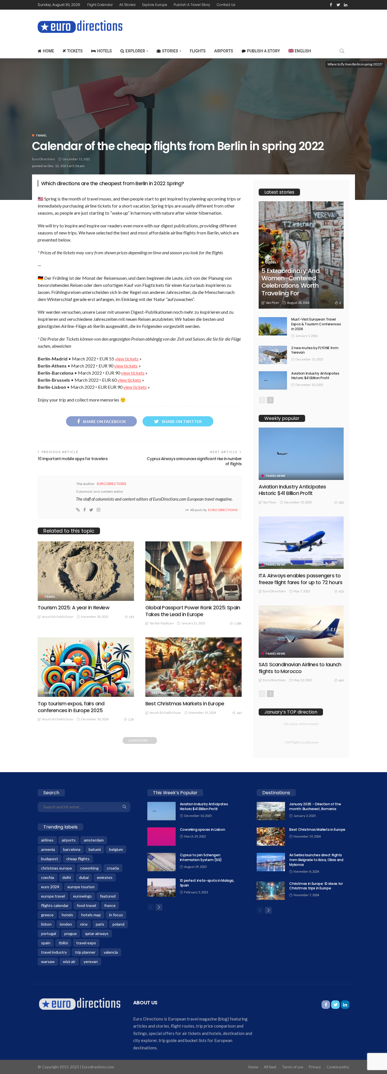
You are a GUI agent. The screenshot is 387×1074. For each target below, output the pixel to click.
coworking (89, 868)
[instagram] (98, 510)
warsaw (48, 961)
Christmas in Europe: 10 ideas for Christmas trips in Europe (316, 886)
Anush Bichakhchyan (57, 616)
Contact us (226, 4)
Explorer (135, 51)
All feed (270, 1067)
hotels (67, 914)
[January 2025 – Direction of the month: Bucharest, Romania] (271, 811)
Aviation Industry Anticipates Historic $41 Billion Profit (315, 376)
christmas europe (56, 868)
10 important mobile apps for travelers (72, 459)
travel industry (54, 952)
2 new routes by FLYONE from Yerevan (314, 350)
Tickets (75, 51)
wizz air (69, 961)
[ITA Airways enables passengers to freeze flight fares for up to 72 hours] (301, 542)
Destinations (163, 692)
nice (84, 924)
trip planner (85, 952)
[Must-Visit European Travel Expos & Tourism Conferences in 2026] (273, 326)
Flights (198, 51)
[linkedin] (345, 5)
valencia (111, 952)
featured (108, 896)
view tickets (127, 358)
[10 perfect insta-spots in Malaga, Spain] (161, 887)
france (110, 905)
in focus (116, 914)
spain (45, 942)
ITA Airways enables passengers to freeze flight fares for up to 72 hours (300, 579)
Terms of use (292, 1067)
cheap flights (78, 858)
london (66, 924)
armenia (48, 849)
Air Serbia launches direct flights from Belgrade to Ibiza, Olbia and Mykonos (316, 860)
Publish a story (263, 51)
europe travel (53, 896)
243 (341, 502)
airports (69, 840)
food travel (86, 905)
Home (48, 51)
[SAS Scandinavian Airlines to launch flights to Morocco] (301, 631)
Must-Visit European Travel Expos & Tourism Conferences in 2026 (316, 324)
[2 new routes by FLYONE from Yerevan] (273, 355)
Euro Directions (43, 159)
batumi (95, 849)
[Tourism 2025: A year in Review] (86, 571)
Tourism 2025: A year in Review (73, 607)
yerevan (91, 961)
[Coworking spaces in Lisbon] (161, 836)
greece (47, 914)
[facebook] (331, 5)
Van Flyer (272, 302)
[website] (78, 510)
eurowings (82, 896)
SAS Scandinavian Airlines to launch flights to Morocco (300, 667)
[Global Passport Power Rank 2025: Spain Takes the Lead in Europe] (193, 571)
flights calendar (55, 905)
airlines (47, 840)
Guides (49, 692)
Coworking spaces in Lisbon (202, 829)
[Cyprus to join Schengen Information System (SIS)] (161, 862)
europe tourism (81, 886)
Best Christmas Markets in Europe (184, 703)
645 (239, 713)
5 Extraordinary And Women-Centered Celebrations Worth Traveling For (290, 282)
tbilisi (63, 942)
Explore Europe (154, 4)
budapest (49, 858)
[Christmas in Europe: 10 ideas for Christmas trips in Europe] (271, 890)
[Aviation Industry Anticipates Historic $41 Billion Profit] (273, 380)
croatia (113, 868)
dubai (84, 877)
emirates (104, 877)
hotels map (91, 914)
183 (131, 617)
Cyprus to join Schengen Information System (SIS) (201, 857)
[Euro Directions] (80, 1003)
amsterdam (94, 840)
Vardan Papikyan (162, 623)
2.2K (131, 719)
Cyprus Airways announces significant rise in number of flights (194, 461)
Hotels (104, 51)
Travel (41, 135)
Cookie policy (338, 1067)
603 (341, 591)
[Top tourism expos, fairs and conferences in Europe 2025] (86, 667)
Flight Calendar (100, 4)
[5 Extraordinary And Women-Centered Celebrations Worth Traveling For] (301, 255)
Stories (170, 51)
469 (341, 680)
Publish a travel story (192, 4)
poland (118, 924)
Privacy (315, 1067)
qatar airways (97, 933)
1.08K (238, 623)
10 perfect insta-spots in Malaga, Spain (207, 883)
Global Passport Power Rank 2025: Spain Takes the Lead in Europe (192, 611)
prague (70, 933)
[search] (342, 51)
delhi (66, 877)
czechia (47, 877)
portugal (48, 933)
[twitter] (338, 5)
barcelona (71, 849)
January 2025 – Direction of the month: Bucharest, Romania (315, 806)
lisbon (46, 924)
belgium (116, 849)
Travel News (275, 475)
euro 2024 (50, 886)
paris (100, 924)
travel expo (86, 942)
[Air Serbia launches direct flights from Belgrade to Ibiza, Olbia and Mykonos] (271, 862)
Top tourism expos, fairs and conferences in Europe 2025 (71, 707)
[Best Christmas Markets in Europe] (193, 667)
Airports (223, 51)
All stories (127, 4)
